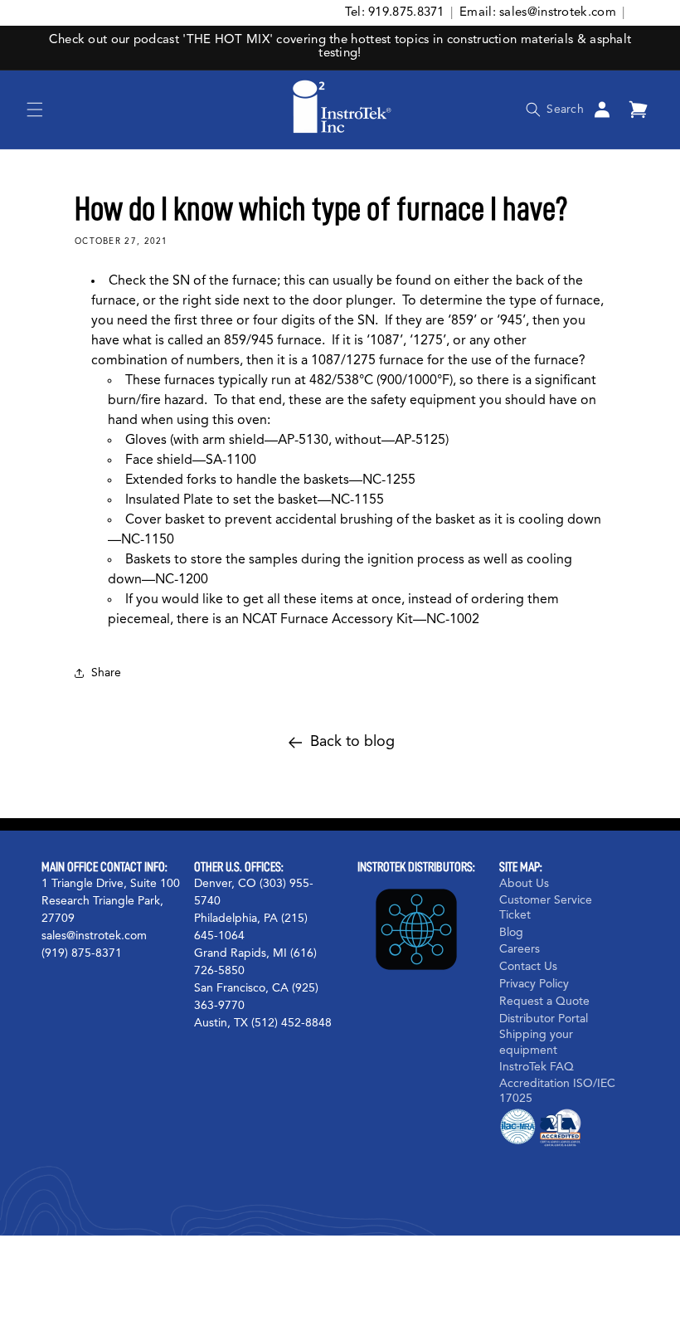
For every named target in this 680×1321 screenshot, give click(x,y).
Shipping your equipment (536, 1042)
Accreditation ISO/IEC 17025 (557, 1091)
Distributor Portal (543, 1019)
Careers (519, 949)
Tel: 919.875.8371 (394, 13)
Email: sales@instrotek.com (537, 13)
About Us (524, 884)
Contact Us (528, 966)
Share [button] (106, 673)
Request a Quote (544, 1001)
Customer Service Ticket (545, 907)
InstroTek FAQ (536, 1067)
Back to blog (352, 741)
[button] (35, 109)
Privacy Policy (534, 984)
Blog (511, 932)
